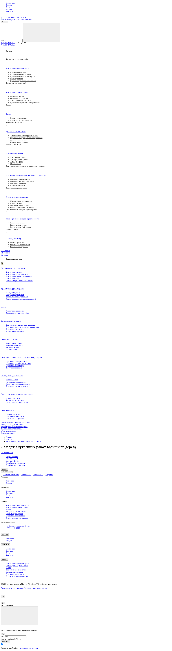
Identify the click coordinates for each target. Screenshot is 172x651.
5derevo (9, 439)
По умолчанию (12, 457)
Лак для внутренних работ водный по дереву (24, 441)
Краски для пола (12, 278)
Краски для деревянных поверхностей (21, 299)
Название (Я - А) (12, 461)
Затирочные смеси (13, 398)
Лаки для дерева (12, 347)
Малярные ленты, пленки (16, 382)
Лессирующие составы (15, 331)
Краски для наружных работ (17, 507)
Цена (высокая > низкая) (15, 465)
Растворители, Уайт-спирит (17, 402)
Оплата (8, 7)
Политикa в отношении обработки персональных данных (24, 588)
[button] (4, 255)
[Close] (19, 615)
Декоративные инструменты (17, 386)
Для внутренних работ (15, 345)
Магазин (5, 534)
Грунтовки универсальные (16, 361)
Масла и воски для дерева (11, 429)
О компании (10, 3)
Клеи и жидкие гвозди (15, 400)
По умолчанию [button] (7, 453)
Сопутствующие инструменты (18, 384)
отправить (5, 641)
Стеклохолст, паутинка (15, 418)
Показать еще (7, 472)
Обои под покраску (8, 431)
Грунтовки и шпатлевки (15, 516)
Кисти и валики (12, 380)
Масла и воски (11, 350)
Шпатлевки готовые (14, 368)
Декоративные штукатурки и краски (20, 325)
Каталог (4, 559)
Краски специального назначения (19, 281)
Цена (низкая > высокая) (15, 463)
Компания (5, 545)
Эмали (8, 509)
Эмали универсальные (15, 311)
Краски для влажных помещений (19, 276)
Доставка (9, 9)
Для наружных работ (14, 343)
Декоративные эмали (14, 329)
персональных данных (29, 648)
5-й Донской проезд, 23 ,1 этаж (18, 526)
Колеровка (10, 481)
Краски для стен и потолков (17, 274)
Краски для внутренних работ (18, 505)
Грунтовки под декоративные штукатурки (22, 327)
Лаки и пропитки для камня (17, 297)
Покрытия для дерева (14, 514)
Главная (9, 437)
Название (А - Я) (12, 459)
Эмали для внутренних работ (17, 313)
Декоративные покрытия (16, 512)
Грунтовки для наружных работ (18, 364)
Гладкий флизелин (13, 414)
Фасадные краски (13, 293)
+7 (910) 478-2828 (8, 43)
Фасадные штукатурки (15, 295)
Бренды (9, 5)
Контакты (9, 11)
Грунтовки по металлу (15, 366)
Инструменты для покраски (12, 425)
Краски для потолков (14, 272)
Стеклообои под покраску (16, 416)
